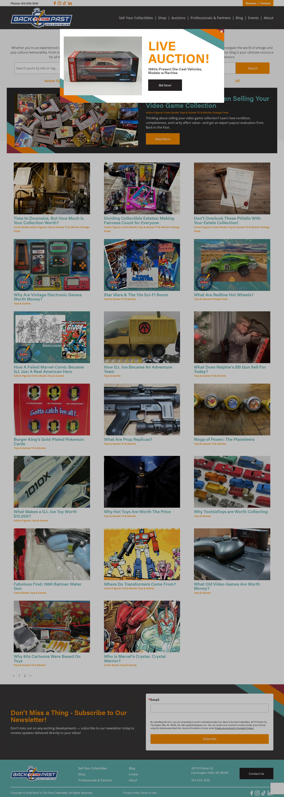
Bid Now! (165, 85)
